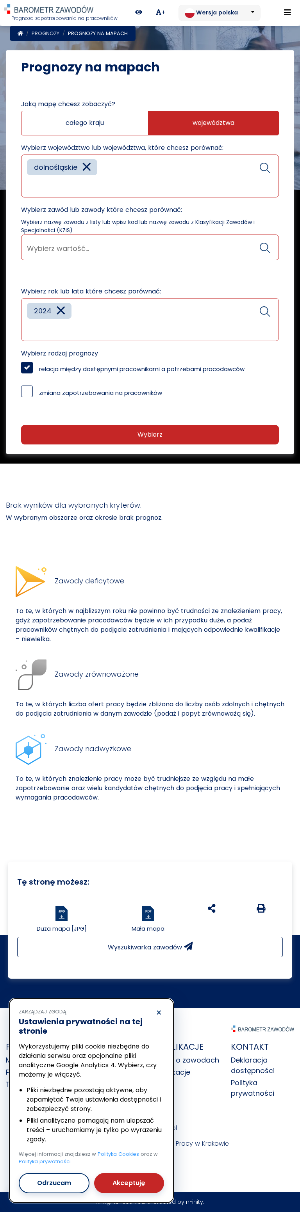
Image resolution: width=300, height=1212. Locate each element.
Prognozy (45, 33)
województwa (213, 122)
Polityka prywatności (45, 1161)
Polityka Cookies (118, 1154)
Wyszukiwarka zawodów (146, 947)
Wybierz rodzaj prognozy (59, 353)
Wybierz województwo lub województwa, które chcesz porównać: (122, 147)
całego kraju (85, 122)
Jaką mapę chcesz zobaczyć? (68, 104)
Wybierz (150, 434)
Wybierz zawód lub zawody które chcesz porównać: (101, 209)
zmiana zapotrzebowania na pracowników (100, 393)
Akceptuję (128, 1182)
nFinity (194, 1202)
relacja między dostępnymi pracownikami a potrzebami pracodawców (142, 369)
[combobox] (150, 176)
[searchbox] (29, 185)
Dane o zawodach (187, 1060)
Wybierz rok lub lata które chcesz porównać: (91, 291)
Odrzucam (54, 1182)
